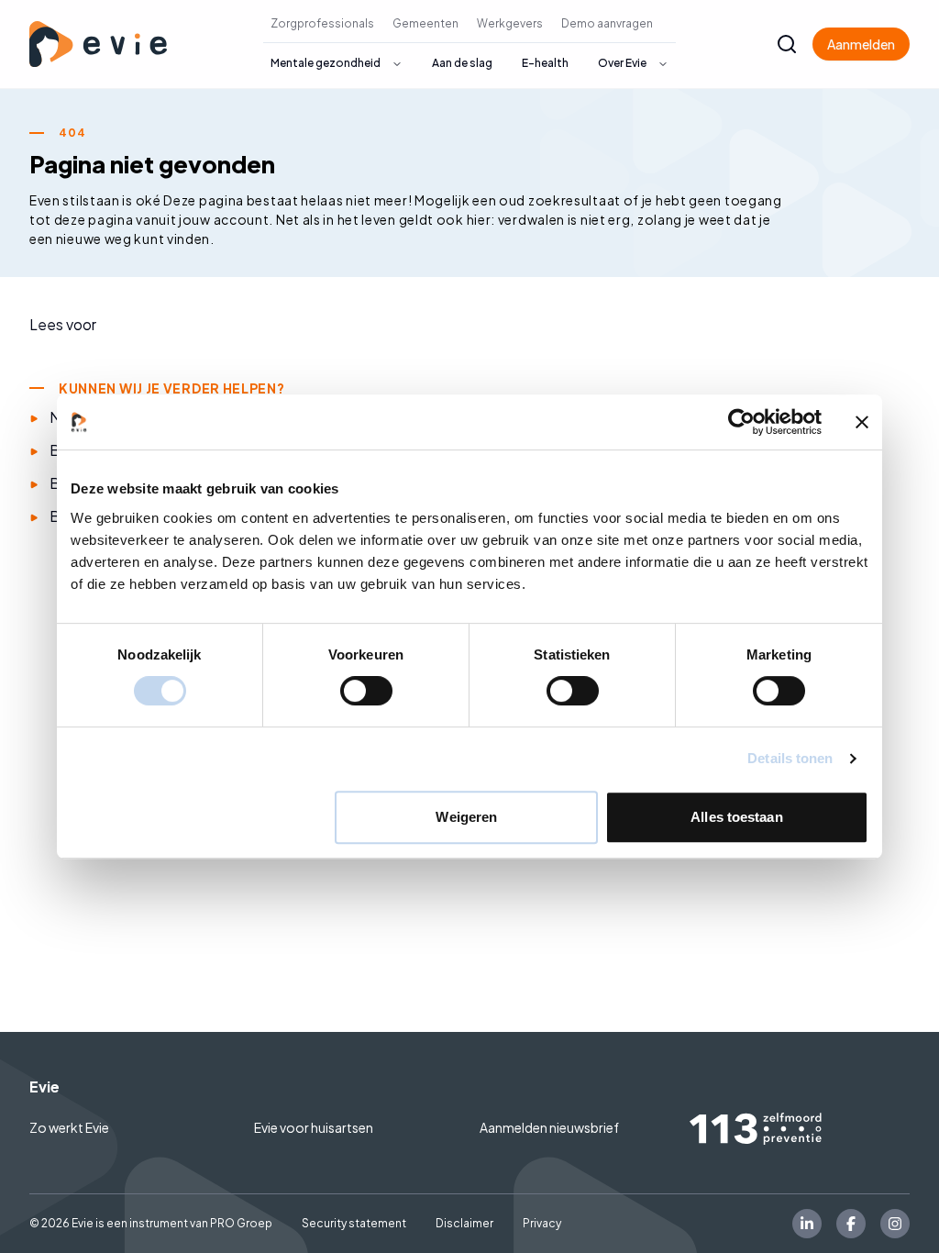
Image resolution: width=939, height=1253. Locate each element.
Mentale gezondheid (326, 63)
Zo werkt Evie (69, 1127)
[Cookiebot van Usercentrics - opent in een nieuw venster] (741, 422)
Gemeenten (425, 23)
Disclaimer (464, 1223)
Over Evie (622, 63)
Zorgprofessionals (322, 23)
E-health (545, 63)
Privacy (542, 1223)
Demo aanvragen (607, 23)
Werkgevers (510, 23)
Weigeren (466, 817)
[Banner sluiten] (862, 422)
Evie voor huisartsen (313, 1127)
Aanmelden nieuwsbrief (549, 1127)
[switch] (366, 690)
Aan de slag (462, 63)
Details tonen (790, 758)
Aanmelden (861, 44)
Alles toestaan (736, 817)
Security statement (354, 1223)
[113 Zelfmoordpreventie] (800, 1129)
